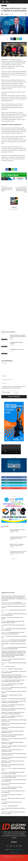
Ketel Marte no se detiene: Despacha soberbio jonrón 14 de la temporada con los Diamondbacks (13, 599)
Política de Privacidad (20, 857)
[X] (14, 39)
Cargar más (13, 558)
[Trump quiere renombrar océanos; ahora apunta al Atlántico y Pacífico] (5, 539)
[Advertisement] (14, 271)
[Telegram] (20, 39)
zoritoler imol (4, 695)
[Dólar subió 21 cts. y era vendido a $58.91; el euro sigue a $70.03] (5, 546)
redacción (6, 14)
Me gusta (24, 477)
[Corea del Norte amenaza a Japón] (5, 351)
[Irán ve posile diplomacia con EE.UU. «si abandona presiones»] (5, 531)
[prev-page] (2, 356)
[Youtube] (20, 846)
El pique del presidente (12, 805)
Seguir (24, 479)
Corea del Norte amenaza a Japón (17, 349)
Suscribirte (23, 488)
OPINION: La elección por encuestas (15, 668)
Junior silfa (3, 617)
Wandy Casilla (4, 761)
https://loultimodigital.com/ (14, 209)
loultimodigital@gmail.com (17, 849)
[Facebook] (11, 39)
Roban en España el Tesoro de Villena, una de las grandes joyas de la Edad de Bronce (18, 336)
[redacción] (2, 14)
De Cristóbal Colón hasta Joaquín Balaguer (17, 698)
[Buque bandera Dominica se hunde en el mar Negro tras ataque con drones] (5, 553)
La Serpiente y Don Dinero (9, 666)
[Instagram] (11, 846)
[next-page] (4, 356)
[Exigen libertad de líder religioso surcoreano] (5, 344)
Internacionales (4, 5)
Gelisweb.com (12, 857)
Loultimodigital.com (21, 856)
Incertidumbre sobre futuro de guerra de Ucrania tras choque (7, 189)
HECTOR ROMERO (4, 643)
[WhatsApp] (17, 39)
